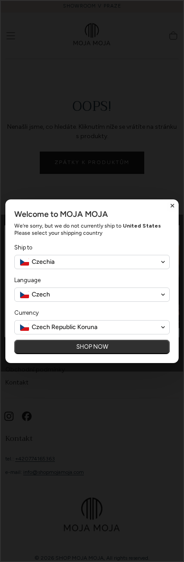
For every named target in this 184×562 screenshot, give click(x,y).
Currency (26, 312)
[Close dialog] (172, 205)
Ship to (23, 247)
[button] (92, 262)
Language (27, 280)
